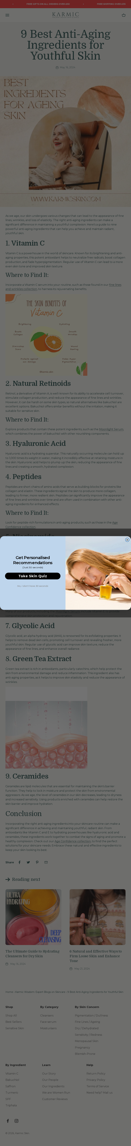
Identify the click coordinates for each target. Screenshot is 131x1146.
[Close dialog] (127, 540)
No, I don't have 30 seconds (32, 586)
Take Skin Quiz (32, 576)
